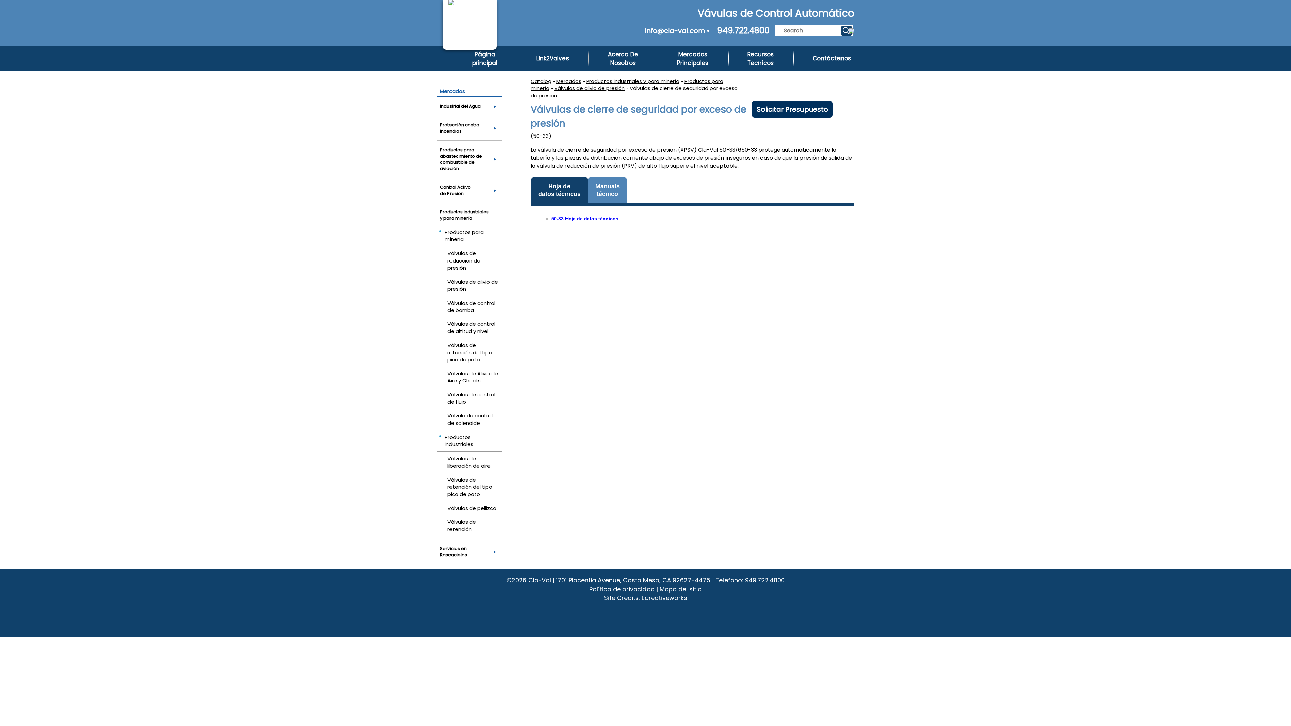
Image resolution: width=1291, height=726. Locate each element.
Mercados (568, 81)
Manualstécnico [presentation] (607, 190)
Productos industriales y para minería (632, 81)
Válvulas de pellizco (471, 508)
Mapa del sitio (681, 589)
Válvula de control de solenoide (470, 419)
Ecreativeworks (664, 598)
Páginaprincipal (484, 58)
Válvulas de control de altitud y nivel (471, 327)
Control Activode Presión (455, 190)
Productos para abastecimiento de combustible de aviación (461, 159)
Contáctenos (832, 58)
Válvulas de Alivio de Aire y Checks (472, 377)
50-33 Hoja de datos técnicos (584, 218)
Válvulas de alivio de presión (589, 88)
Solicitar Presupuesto (792, 109)
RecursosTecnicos (760, 58)
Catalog (541, 81)
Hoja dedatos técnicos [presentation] (559, 190)
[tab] (559, 190)
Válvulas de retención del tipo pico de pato (469, 352)
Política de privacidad (622, 589)
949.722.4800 (743, 30)
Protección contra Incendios (459, 128)
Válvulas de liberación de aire (469, 462)
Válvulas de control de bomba (471, 306)
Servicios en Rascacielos (453, 551)
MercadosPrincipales (692, 58)
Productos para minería (464, 236)
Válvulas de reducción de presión (463, 260)
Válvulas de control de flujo (471, 398)
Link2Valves (552, 58)
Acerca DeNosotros (623, 58)
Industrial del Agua (460, 106)
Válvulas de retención (461, 525)
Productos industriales (459, 441)
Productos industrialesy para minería (464, 215)
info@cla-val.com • (677, 30)
